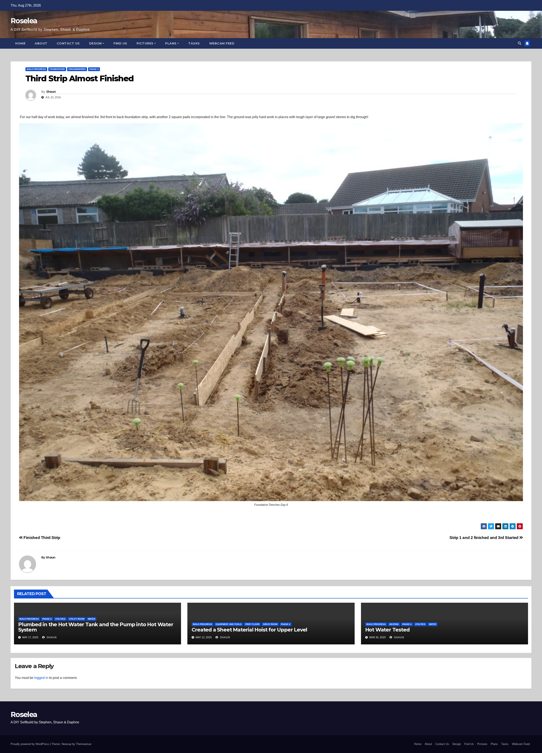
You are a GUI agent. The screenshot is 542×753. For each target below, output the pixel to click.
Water (91, 619)
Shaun (51, 92)
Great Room (270, 624)
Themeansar (83, 744)
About (41, 43)
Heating (394, 624)
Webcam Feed (222, 43)
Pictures (145, 43)
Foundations (57, 69)
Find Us (120, 43)
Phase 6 (47, 619)
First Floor (252, 624)
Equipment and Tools (229, 624)
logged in (41, 678)
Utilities (60, 619)
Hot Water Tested (387, 630)
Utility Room (76, 619)
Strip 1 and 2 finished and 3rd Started (484, 537)
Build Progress (36, 69)
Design (95, 43)
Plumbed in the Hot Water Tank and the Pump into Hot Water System (95, 627)
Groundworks (77, 69)
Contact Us (68, 43)
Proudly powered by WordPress (30, 744)
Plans (171, 43)
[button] (519, 43)
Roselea (24, 20)
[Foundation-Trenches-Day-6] (271, 312)
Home (20, 43)
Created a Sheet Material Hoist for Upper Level (249, 630)
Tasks (194, 43)
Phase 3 (94, 69)
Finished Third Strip (41, 537)
